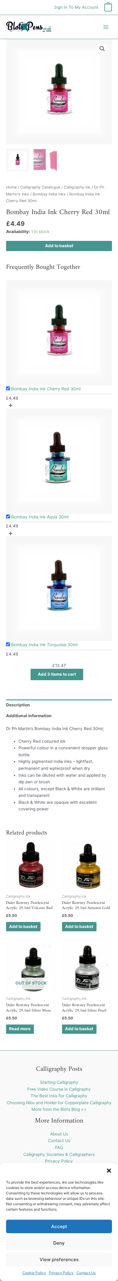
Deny (59, 1243)
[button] (109, 1171)
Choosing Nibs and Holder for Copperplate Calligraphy (59, 1102)
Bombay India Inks (49, 194)
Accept (59, 1226)
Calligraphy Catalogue (40, 187)
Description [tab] (18, 704)
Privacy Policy (61, 1272)
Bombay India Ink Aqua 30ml (39, 516)
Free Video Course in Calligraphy (59, 1089)
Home (11, 187)
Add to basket (59, 245)
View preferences (59, 1259)
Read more (20, 1028)
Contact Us (86, 1272)
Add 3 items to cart (57, 674)
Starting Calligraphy (59, 1082)
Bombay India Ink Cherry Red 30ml (45, 388)
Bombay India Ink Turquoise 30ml (44, 644)
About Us (59, 1134)
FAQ (59, 1147)
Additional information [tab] (29, 715)
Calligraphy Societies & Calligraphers (59, 1154)
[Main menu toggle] (106, 27)
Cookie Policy (34, 1272)
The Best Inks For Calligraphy (59, 1095)
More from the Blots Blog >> (59, 1109)
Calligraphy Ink (77, 187)
